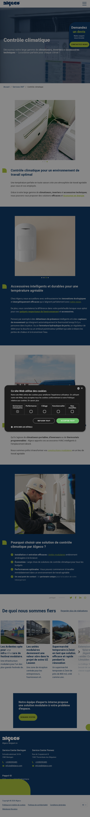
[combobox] (78, 388)
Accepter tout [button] (68, 421)
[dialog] (44, 408)
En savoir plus (33, 400)
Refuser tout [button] (44, 421)
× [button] (82, 388)
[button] (21, 427)
